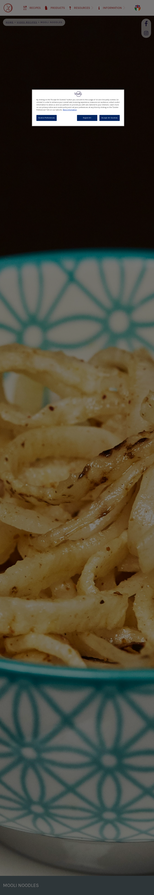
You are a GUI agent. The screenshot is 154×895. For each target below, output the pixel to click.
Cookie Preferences (46, 118)
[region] (78, 108)
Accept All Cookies (110, 118)
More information (70, 110)
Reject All (87, 118)
